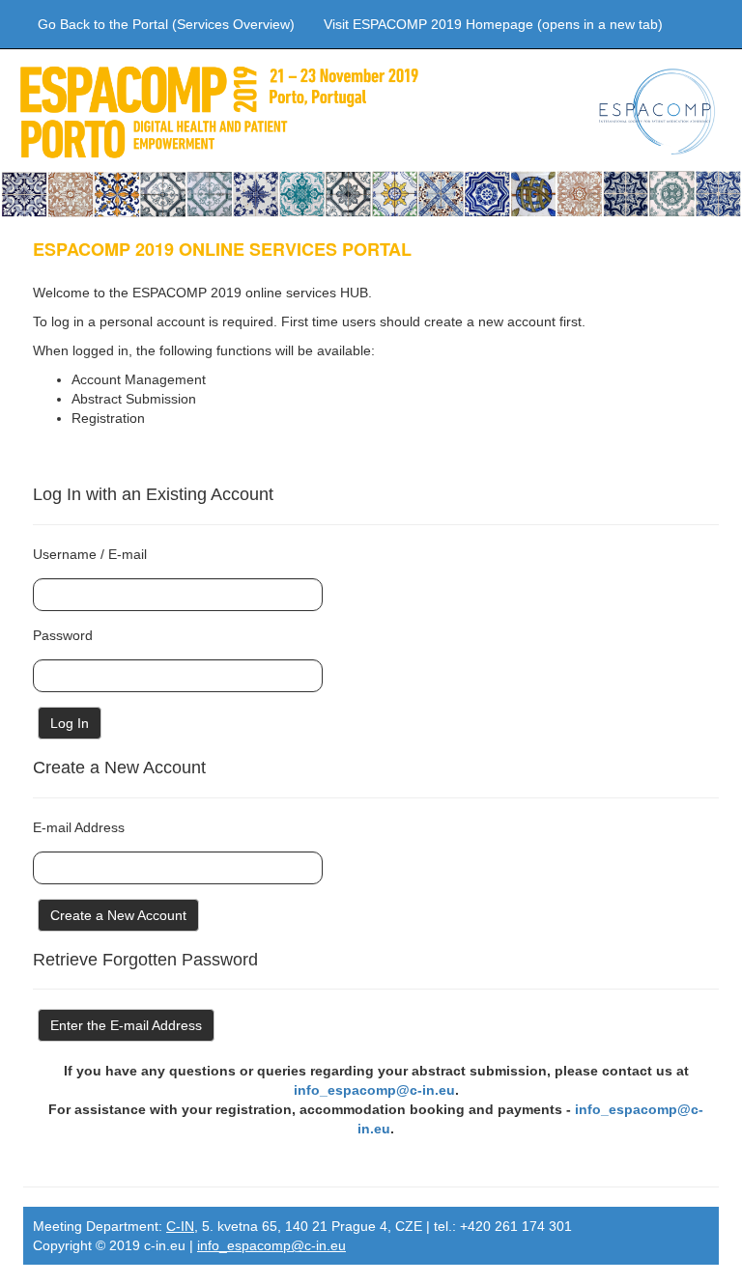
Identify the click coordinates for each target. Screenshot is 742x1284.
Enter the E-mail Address (126, 1025)
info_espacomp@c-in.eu (374, 1090)
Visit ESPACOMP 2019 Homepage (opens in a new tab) (493, 24)
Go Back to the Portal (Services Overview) (166, 24)
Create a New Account (118, 915)
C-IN (180, 1226)
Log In (69, 723)
